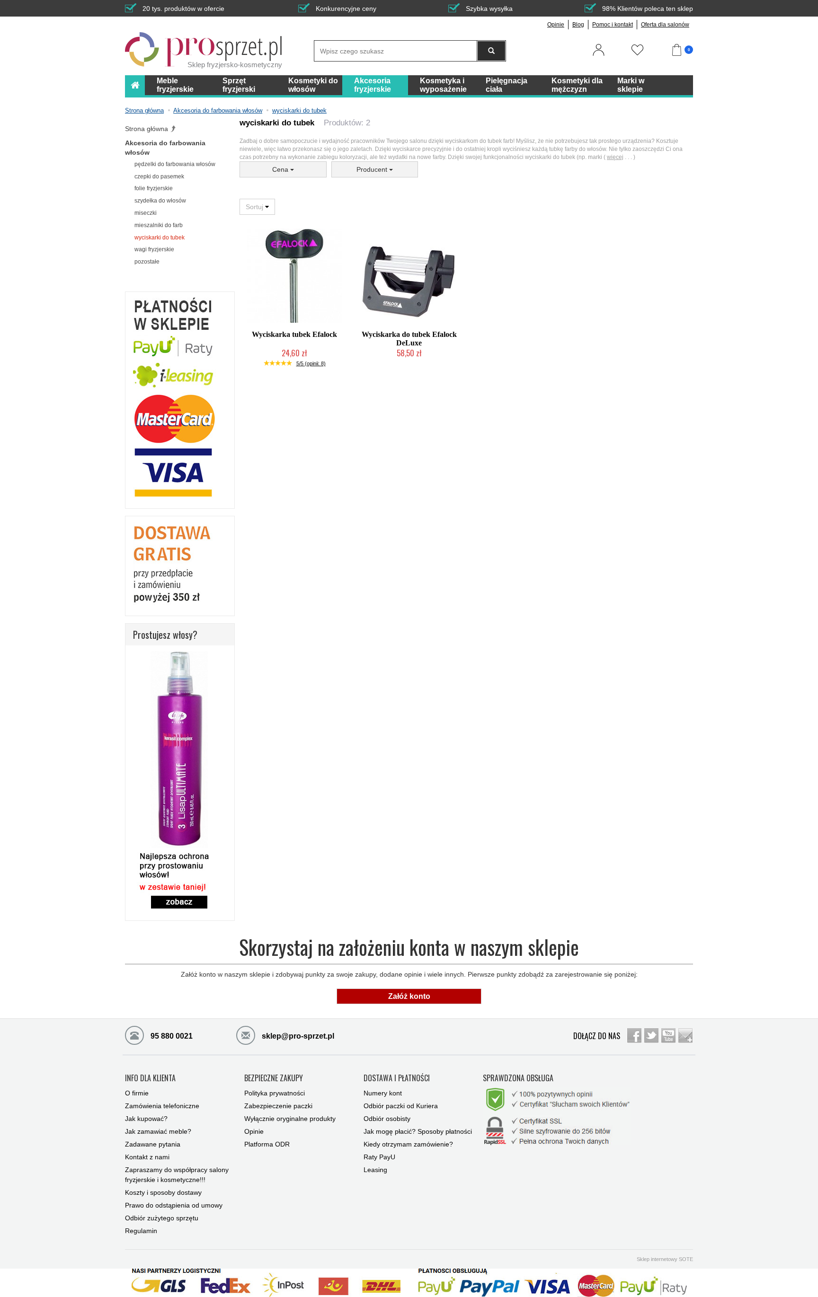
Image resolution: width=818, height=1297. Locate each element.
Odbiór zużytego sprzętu (161, 1218)
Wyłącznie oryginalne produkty (290, 1118)
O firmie (137, 1093)
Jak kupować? (146, 1118)
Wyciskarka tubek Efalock (294, 334)
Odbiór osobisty (387, 1118)
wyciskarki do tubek (159, 237)
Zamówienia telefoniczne (162, 1106)
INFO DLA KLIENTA (150, 1078)
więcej (615, 157)
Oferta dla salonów (665, 24)
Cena (281, 169)
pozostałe (147, 261)
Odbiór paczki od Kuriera (401, 1106)
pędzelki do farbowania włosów (174, 164)
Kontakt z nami (147, 1157)
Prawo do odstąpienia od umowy (173, 1205)
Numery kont (383, 1093)
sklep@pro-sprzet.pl (297, 1036)
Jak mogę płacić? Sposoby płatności (418, 1131)
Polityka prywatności (274, 1093)
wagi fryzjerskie (154, 249)
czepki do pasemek (159, 176)
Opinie (555, 24)
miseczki (145, 213)
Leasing (375, 1169)
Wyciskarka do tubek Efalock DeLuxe (409, 338)
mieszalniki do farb (158, 225)
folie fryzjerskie (153, 188)
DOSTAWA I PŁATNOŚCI (397, 1078)
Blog (578, 24)
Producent (372, 169)
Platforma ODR (267, 1144)
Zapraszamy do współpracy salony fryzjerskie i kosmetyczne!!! (177, 1174)
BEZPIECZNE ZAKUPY (273, 1078)
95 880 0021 (171, 1036)
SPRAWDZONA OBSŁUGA (518, 1078)
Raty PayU (379, 1157)
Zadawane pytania (152, 1144)
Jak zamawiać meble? (158, 1131)
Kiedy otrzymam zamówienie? (408, 1144)
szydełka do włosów (160, 200)
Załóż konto (409, 996)
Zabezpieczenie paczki (278, 1106)
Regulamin (141, 1231)
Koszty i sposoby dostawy (163, 1192)
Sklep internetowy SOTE (665, 1259)
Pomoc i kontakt (612, 24)
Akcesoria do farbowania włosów (165, 147)
